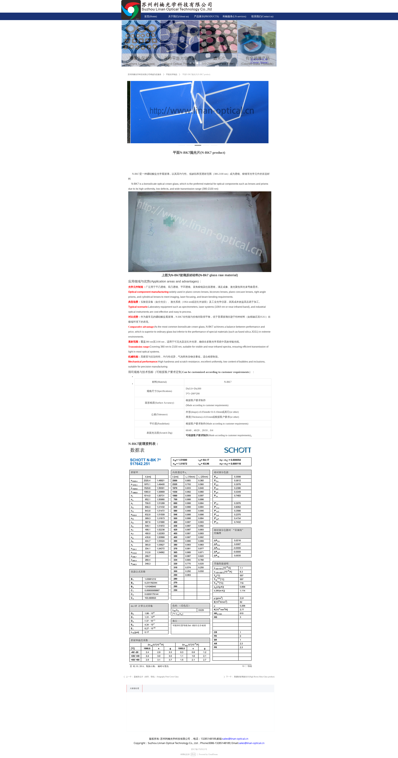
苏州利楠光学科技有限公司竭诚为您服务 (144, 74)
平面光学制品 (171, 74)
